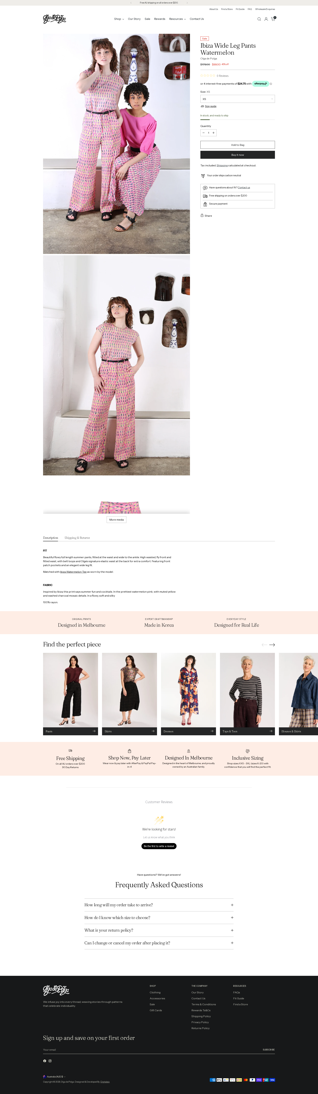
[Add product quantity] (213, 132)
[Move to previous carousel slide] (264, 645)
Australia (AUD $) (55, 1076)
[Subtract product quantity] (204, 132)
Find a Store (240, 1004)
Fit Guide (238, 998)
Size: (205, 91)
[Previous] (131, 3)
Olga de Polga (208, 58)
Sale (152, 1004)
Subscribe (269, 1049)
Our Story (197, 992)
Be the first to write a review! (159, 846)
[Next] (187, 3)
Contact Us (198, 998)
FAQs (236, 992)
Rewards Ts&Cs (201, 1010)
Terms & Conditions (203, 1004)
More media (116, 519)
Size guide (210, 106)
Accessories (157, 998)
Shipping (222, 165)
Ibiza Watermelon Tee (73, 571)
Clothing (155, 992)
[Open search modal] (259, 19)
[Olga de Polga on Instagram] (50, 1061)
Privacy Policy (200, 1022)
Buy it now (237, 154)
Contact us (244, 187)
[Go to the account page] (266, 19)
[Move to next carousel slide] (272, 645)
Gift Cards (156, 1010)
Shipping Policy (201, 1016)
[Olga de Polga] (54, 19)
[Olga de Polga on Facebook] (45, 1061)
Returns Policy (200, 1028)
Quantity (205, 126)
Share (208, 215)
